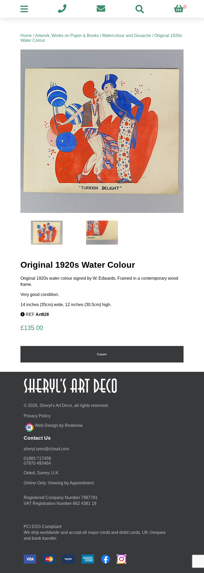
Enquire (102, 354)
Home (26, 35)
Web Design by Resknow (59, 425)
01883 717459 (37, 458)
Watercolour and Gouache (126, 35)
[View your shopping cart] (179, 9)
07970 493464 (37, 463)
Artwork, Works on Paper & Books (67, 35)
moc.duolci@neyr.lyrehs (46, 449)
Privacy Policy (37, 416)
